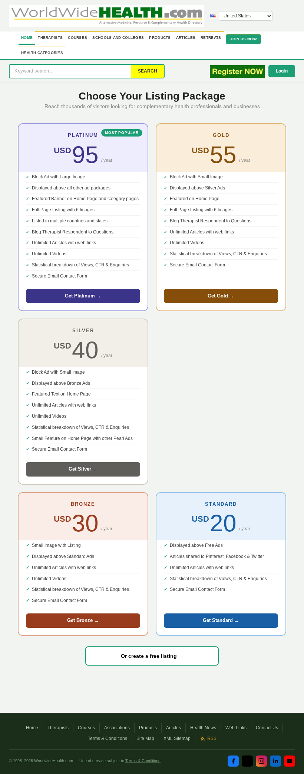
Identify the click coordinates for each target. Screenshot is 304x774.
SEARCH (147, 71)
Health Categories (42, 53)
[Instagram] (261, 761)
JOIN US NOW (243, 39)
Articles (185, 38)
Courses (77, 38)
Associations (117, 727)
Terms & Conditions (107, 738)
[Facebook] (233, 761)
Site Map (145, 738)
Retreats (211, 38)
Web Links (236, 727)
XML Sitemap (177, 738)
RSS (212, 738)
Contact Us (267, 727)
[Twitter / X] (247, 761)
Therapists (50, 38)
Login (282, 71)
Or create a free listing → (152, 656)
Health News (203, 727)
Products (160, 38)
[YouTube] (289, 761)
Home (27, 38)
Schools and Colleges (118, 38)
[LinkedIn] (275, 761)
